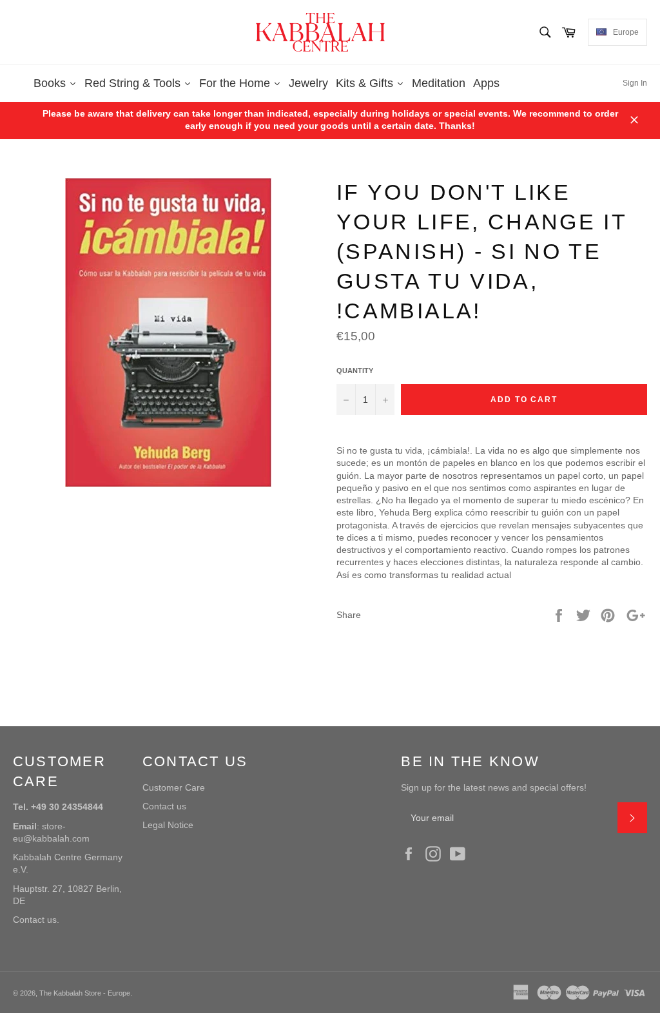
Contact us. (36, 919)
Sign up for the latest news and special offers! (494, 787)
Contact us (164, 806)
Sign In (635, 83)
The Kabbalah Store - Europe (84, 993)
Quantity (354, 370)
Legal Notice (167, 825)
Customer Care (173, 787)
